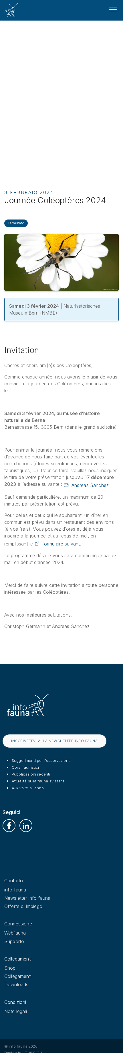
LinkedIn (25, 825)
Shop (10, 968)
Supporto (14, 941)
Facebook (9, 825)
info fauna (15, 890)
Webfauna (15, 933)
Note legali (15, 1011)
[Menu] (113, 10)
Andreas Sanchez (90, 485)
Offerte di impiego (23, 906)
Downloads (16, 984)
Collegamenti (17, 976)
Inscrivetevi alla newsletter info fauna (54, 741)
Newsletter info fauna (27, 898)
